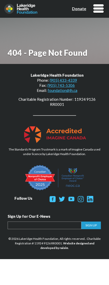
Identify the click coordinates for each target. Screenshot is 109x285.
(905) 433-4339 (63, 80)
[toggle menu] (98, 9)
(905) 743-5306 (61, 85)
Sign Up (91, 225)
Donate (79, 8)
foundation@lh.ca (62, 90)
